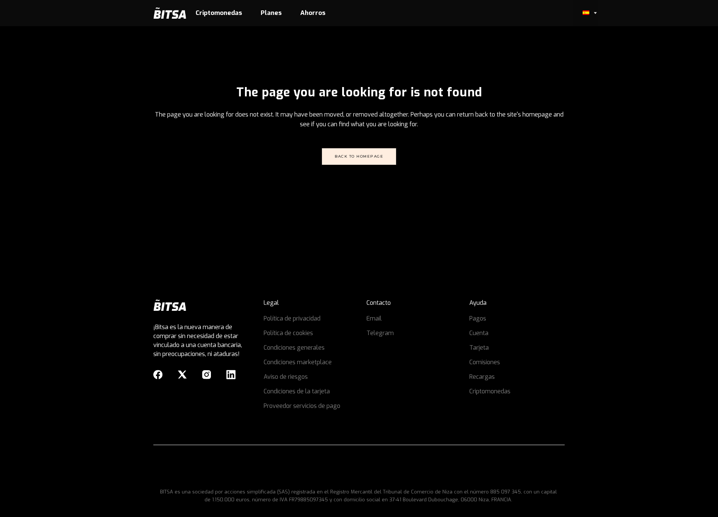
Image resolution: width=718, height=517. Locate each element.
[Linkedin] (231, 375)
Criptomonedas (489, 391)
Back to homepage (359, 156)
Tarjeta (479, 348)
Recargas (482, 377)
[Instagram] (206, 375)
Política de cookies (288, 333)
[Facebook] (158, 375)
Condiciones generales (294, 348)
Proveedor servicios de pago (302, 406)
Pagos (477, 318)
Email (374, 318)
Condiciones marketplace (298, 362)
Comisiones (484, 362)
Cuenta (478, 333)
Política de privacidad (292, 318)
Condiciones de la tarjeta (297, 391)
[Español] (585, 13)
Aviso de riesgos (286, 377)
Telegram (380, 333)
